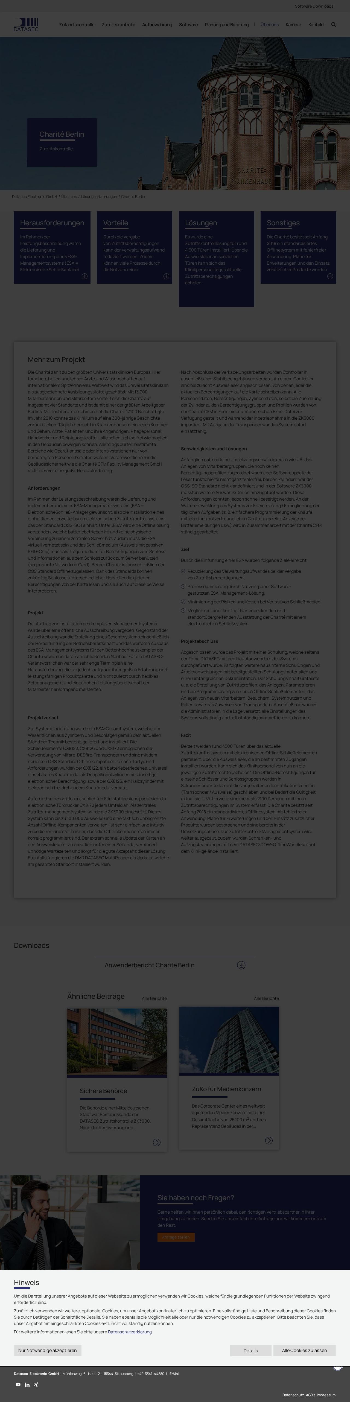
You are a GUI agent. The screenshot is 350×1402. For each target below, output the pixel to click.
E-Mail (174, 1373)
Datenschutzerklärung (130, 1331)
